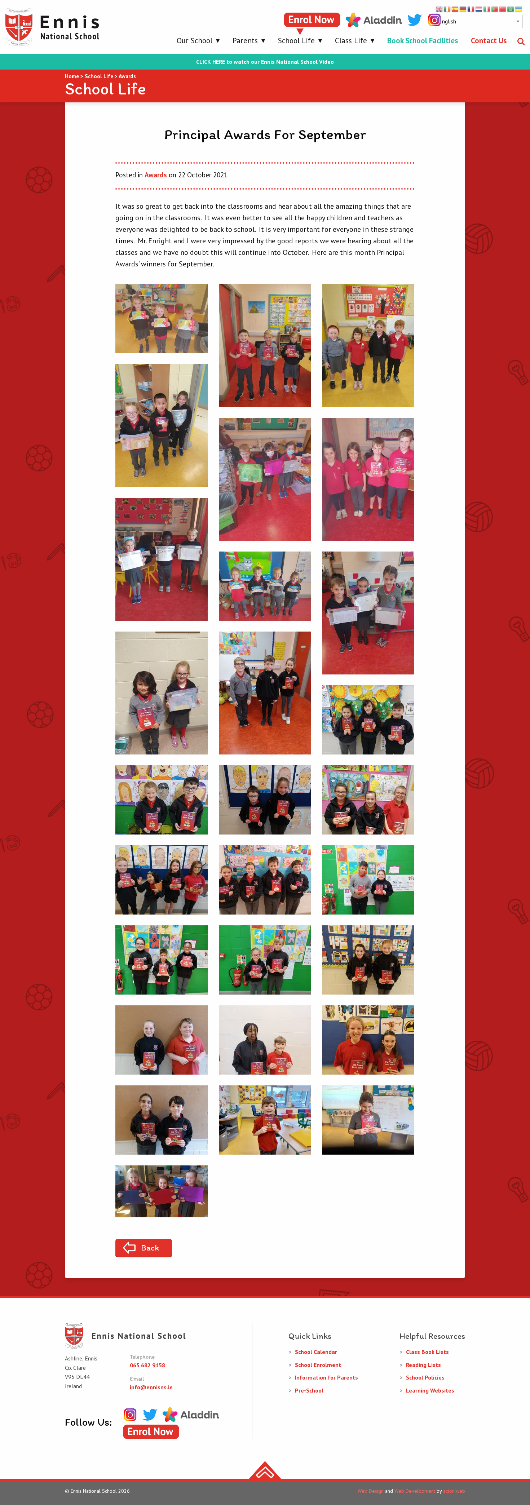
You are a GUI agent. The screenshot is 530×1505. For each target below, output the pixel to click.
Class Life (351, 40)
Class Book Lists (427, 1351)
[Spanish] (455, 8)
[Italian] (487, 8)
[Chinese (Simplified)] (503, 8)
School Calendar (316, 1351)
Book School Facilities (422, 40)
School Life (296, 40)
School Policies (425, 1377)
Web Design (371, 1491)
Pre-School (309, 1390)
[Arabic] (511, 8)
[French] (471, 8)
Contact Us (489, 40)
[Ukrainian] (519, 8)
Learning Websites (430, 1390)
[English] (439, 8)
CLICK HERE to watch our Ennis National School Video (265, 61)
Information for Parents (326, 1377)
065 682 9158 (147, 1365)
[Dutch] (479, 8)
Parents (245, 40)
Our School (194, 40)
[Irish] (447, 8)
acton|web (454, 1491)
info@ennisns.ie (151, 1387)
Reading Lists (423, 1364)
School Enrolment (318, 1364)
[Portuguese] (495, 8)
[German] (463, 8)
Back (150, 1248)
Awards (156, 175)
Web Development (414, 1491)
